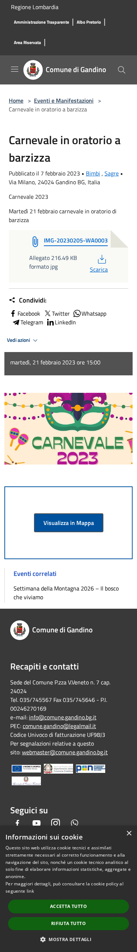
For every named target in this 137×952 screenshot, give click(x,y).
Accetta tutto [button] (68, 906)
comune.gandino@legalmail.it (59, 726)
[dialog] (68, 889)
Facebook (29, 313)
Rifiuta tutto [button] (68, 923)
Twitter (61, 313)
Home (16, 100)
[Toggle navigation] (14, 69)
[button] (68, 939)
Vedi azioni (19, 340)
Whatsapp (93, 313)
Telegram (31, 322)
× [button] (129, 833)
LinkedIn (65, 322)
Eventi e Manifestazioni (64, 100)
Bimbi (93, 173)
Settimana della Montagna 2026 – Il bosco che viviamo (66, 592)
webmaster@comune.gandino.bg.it (65, 752)
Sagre (111, 173)
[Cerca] (121, 70)
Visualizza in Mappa (68, 522)
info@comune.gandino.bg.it (62, 717)
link (30, 891)
